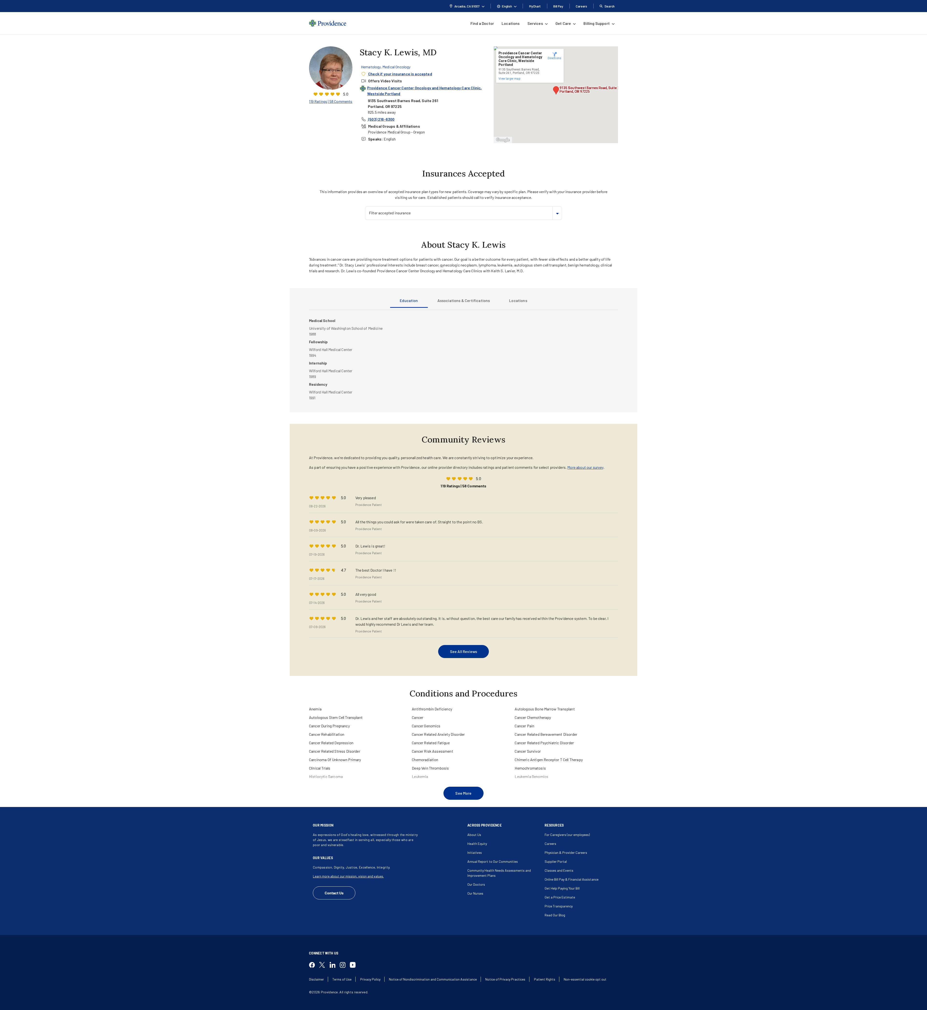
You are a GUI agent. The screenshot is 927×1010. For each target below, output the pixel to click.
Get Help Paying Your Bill (562, 888)
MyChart (535, 6)
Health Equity (477, 844)
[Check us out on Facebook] (314, 965)
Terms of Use (341, 979)
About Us (474, 835)
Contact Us (334, 893)
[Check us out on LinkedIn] (334, 965)
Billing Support (596, 23)
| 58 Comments (340, 101)
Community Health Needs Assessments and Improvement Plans (499, 872)
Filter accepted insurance (390, 212)
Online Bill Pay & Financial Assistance (571, 879)
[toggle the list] (557, 213)
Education (409, 300)
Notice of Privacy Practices (505, 979)
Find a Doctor (482, 23)
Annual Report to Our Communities (492, 861)
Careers (581, 6)
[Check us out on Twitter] (324, 965)
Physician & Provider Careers (566, 852)
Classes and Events (559, 870)
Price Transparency (559, 906)
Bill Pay (558, 6)
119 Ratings (318, 101)
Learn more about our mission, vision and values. (348, 876)
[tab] (409, 302)
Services (535, 23)
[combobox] (463, 213)
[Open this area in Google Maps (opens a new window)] (503, 140)
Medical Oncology (396, 66)
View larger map (509, 78)
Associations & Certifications (463, 300)
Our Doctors (476, 884)
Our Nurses (475, 893)
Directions (555, 58)
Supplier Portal (556, 861)
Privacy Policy (370, 979)
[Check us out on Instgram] (344, 965)
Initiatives (474, 852)
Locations (511, 23)
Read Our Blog (555, 915)
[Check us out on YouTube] (354, 965)
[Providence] (327, 23)
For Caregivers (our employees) (567, 835)
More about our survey (585, 467)
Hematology (371, 66)
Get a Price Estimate (560, 897)
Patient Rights (544, 979)
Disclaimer (316, 979)
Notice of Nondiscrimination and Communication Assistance (433, 979)
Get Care (563, 23)
